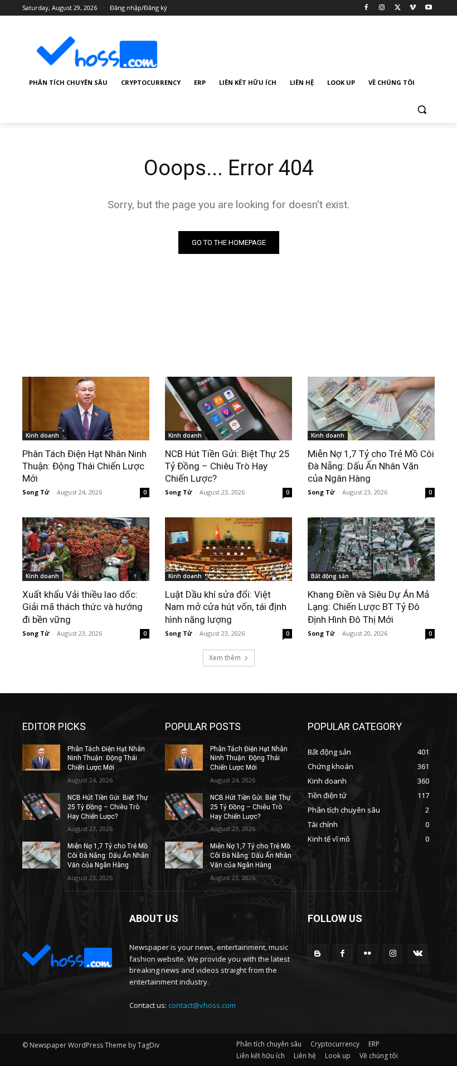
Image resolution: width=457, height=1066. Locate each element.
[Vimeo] (412, 8)
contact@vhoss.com (202, 1005)
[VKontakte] (417, 954)
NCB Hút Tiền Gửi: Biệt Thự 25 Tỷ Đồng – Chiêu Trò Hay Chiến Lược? (227, 466)
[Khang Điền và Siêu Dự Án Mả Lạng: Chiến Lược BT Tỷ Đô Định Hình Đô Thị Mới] (371, 549)
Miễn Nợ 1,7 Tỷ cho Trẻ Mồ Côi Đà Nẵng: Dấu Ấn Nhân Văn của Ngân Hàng (371, 466)
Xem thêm (225, 657)
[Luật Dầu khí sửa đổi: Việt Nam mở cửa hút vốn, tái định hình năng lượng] (228, 549)
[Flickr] (367, 954)
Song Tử (35, 492)
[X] (397, 8)
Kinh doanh (42, 435)
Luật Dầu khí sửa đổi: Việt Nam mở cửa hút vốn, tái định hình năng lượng (225, 607)
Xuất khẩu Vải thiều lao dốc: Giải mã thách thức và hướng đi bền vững (82, 607)
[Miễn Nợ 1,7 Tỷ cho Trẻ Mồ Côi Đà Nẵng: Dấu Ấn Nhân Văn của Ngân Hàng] (371, 408)
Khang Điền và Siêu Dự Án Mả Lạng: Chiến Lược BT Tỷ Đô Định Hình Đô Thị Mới (368, 607)
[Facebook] (366, 8)
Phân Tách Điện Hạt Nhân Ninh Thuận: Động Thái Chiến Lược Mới (84, 466)
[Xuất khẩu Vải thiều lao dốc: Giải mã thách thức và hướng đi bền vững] (85, 549)
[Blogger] (317, 954)
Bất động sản (330, 576)
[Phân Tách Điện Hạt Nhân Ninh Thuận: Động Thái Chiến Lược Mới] (85, 408)
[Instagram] (382, 8)
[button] (422, 110)
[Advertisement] (304, 44)
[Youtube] (428, 8)
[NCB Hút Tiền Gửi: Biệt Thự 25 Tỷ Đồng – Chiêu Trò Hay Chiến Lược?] (228, 408)
